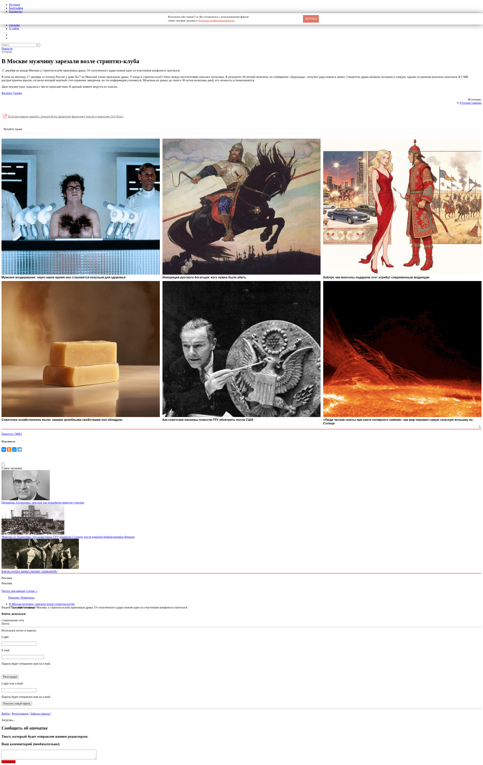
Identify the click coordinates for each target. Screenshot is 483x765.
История (14, 4)
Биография (16, 8)
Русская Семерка (470, 102)
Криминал (15, 11)
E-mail (5, 650)
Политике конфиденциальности (216, 20)
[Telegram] (19, 449)
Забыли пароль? (40, 713)
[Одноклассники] (9, 449)
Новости (7, 48)
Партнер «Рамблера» (21, 597)
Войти (6, 713)
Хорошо (311, 18)
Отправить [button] (8, 761)
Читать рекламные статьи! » (20, 591)
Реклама (14, 25)
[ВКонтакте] (4, 449)
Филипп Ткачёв (12, 93)
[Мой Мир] (14, 449)
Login (5, 636)
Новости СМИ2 (12, 433)
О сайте (14, 28)
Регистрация (20, 713)
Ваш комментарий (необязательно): (31, 744)
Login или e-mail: (12, 683)
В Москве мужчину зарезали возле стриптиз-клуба (42, 604)
